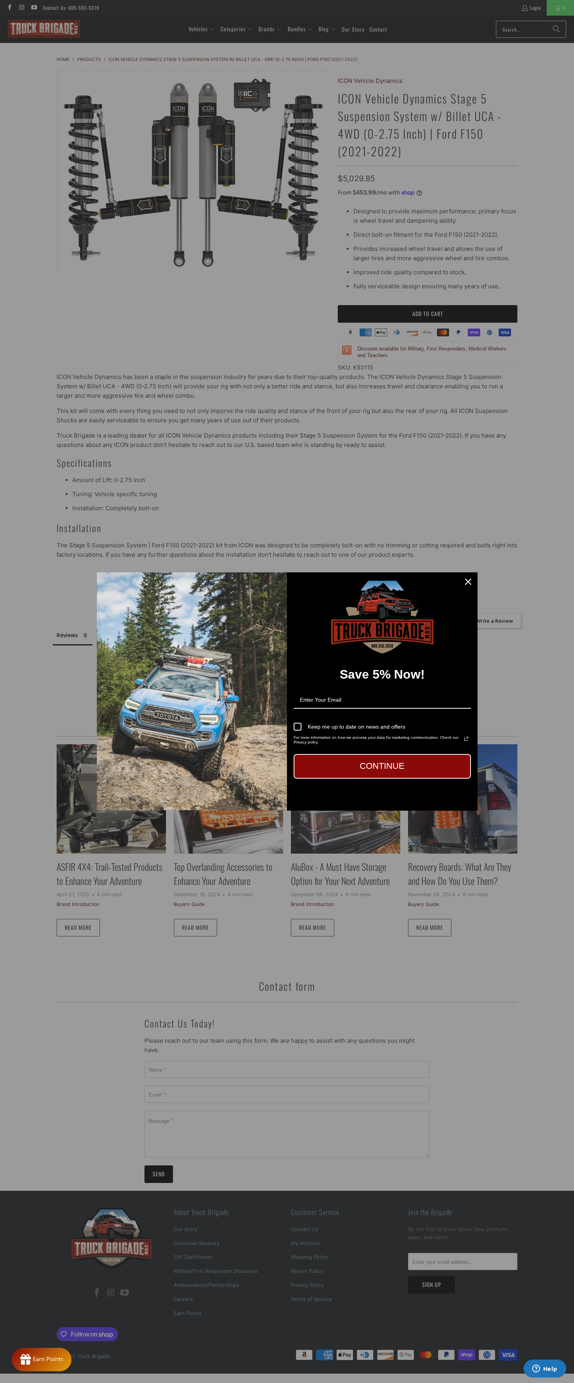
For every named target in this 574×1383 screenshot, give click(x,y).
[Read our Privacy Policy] (466, 738)
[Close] (468, 581)
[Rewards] (41, 1359)
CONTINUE (382, 766)
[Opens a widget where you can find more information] (544, 1369)
